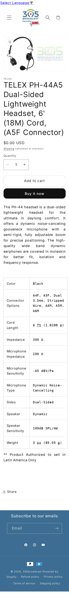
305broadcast (32, 571)
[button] (9, 18)
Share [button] (12, 492)
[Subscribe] (57, 528)
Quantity (10, 156)
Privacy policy (53, 576)
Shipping (9, 148)
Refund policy (30, 576)
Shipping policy (50, 583)
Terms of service (24, 583)
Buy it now (34, 194)
